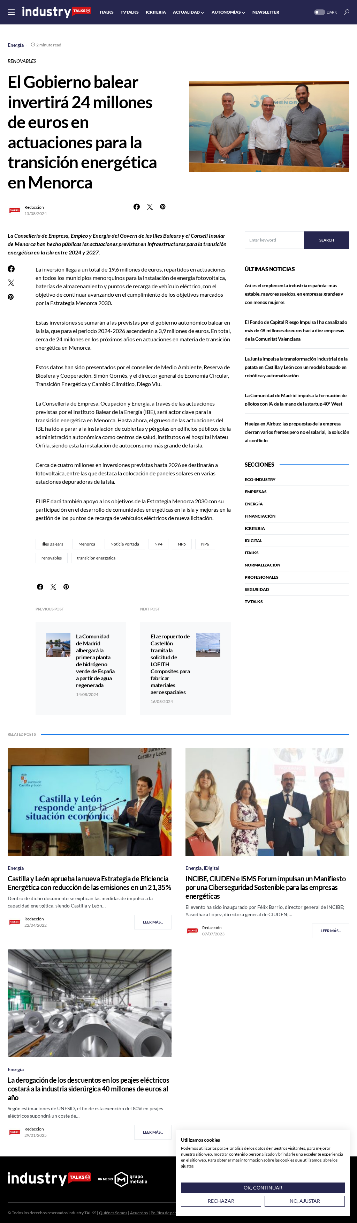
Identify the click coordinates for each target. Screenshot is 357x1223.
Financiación (260, 516)
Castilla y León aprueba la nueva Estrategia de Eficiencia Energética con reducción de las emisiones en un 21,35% (89, 882)
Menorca (86, 544)
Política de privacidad (170, 1212)
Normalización (262, 565)
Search (326, 240)
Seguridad (257, 589)
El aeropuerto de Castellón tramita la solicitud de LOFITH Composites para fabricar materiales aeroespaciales (170, 664)
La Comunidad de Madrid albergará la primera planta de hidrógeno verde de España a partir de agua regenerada (95, 660)
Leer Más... (153, 922)
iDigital (253, 540)
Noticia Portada (125, 544)
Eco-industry (260, 479)
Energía (16, 45)
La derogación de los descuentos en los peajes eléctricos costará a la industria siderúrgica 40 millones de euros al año (88, 1089)
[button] (11, 12)
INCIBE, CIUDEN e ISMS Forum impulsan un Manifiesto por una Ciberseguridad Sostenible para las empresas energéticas (265, 887)
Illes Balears (52, 544)
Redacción (34, 207)
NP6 (205, 544)
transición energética (96, 558)
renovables (51, 558)
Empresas (256, 491)
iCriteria (255, 528)
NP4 (158, 544)
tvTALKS (254, 601)
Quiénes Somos (113, 1212)
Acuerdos (139, 1212)
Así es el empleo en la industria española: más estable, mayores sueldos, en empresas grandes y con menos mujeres (294, 293)
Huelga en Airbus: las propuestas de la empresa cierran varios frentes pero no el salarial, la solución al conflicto (297, 432)
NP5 (182, 544)
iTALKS (252, 552)
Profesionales (262, 577)
